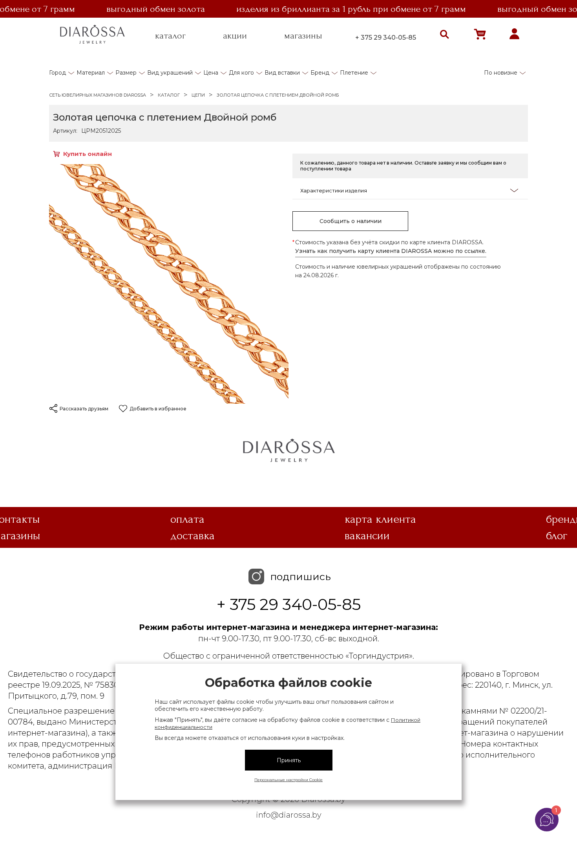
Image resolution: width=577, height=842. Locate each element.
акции (235, 35)
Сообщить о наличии (351, 221)
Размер (126, 72)
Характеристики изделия (333, 190)
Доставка (192, 535)
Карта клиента (380, 519)
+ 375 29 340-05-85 (385, 37)
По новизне (500, 72)
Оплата (187, 519)
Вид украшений (170, 72)
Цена (210, 72)
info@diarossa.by (288, 815)
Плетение (354, 72)
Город (57, 72)
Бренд (319, 72)
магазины (303, 35)
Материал (91, 72)
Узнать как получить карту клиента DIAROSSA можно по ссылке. (390, 250)
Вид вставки (282, 72)
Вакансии (367, 535)
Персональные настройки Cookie (288, 779)
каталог (170, 35)
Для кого (241, 72)
